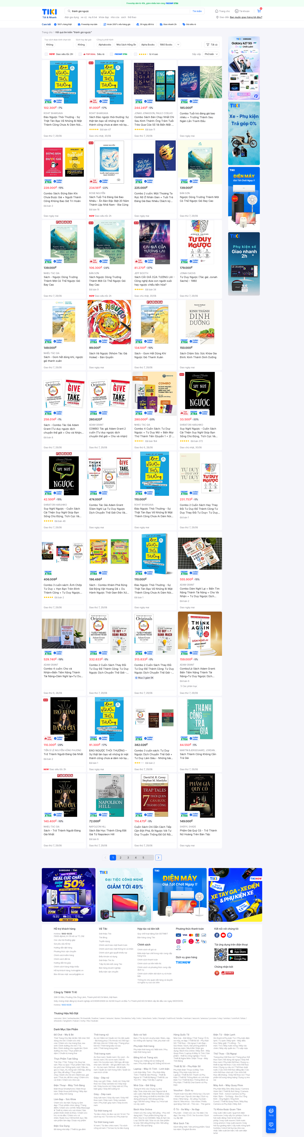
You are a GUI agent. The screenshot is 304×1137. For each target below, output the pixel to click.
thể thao (132, 17)
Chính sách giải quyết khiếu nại (113, 953)
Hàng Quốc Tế (181, 1034)
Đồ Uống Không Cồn (150, 1123)
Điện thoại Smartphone (64, 1089)
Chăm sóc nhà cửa (71, 1080)
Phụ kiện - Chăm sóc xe (184, 1113)
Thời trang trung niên (108, 1048)
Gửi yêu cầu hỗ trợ (62, 944)
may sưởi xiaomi (227, 1120)
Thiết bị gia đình (78, 1129)
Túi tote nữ (111, 1116)
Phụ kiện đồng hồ (147, 1063)
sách (123, 17)
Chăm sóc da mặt (62, 1103)
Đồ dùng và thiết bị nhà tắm (152, 1096)
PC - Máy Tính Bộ (146, 1080)
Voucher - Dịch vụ (183, 1090)
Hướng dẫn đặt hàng (63, 947)
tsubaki (94, 1021)
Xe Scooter (198, 1115)
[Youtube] (223, 935)
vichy (82, 1021)
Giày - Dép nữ (101, 1077)
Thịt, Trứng (68, 1062)
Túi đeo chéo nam (109, 1125)
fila (88, 1021)
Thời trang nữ (101, 1034)
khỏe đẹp (104, 17)
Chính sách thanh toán (147, 959)
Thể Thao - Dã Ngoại (225, 1053)
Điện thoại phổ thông (68, 1091)
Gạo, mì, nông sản (68, 1070)
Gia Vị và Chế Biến (147, 1118)
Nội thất (146, 1094)
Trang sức (138, 1061)
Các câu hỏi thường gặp (64, 940)
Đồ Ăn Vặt (143, 1120)
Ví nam (97, 1125)
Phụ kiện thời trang (144, 1046)
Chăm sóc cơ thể (67, 1108)
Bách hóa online (187, 1051)
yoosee (213, 1018)
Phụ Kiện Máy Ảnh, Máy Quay (226, 1089)
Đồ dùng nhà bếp (62, 1129)
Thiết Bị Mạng (149, 1077)
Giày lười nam (100, 1097)
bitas (243, 1018)
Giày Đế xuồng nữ (112, 1089)
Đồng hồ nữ (149, 1061)
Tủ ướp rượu (242, 1048)
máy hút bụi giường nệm (230, 1124)
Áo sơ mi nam (111, 1059)
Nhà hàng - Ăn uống (189, 1099)
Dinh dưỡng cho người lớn (70, 1048)
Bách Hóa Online (143, 1109)
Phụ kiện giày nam (107, 1103)
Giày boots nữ (104, 1086)
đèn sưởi (227, 1113)
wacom (196, 1018)
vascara (57, 1018)
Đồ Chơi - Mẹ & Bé (64, 1034)
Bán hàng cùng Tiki (146, 937)
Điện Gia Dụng (62, 1125)
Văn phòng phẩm (196, 1127)
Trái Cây (57, 1062)
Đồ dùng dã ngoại (232, 1059)
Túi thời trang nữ (103, 1110)
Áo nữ (96, 1038)
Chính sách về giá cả (146, 949)
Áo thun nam (99, 1057)
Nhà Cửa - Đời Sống (144, 1085)
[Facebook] (216, 935)
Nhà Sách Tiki (181, 1123)
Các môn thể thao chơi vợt (231, 1071)
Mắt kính (158, 1049)
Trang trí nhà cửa (141, 1089)
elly (134, 1018)
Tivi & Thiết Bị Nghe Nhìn (190, 1057)
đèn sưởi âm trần (226, 1130)
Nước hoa (64, 1118)
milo (139, 1018)
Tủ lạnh (222, 1040)
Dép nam (108, 1100)
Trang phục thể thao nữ (223, 1057)
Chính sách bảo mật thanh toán (113, 945)
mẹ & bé (93, 17)
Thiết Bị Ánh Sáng (231, 1091)
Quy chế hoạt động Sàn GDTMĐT (152, 934)
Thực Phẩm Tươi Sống (66, 1058)
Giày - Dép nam (102, 1094)
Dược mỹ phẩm (79, 1120)
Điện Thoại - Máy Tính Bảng (69, 1085)
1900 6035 (66, 1005)
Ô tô (189, 1115)
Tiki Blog (103, 937)
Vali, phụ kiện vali (161, 1040)
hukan (76, 1021)
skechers (147, 1018)
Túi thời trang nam (104, 1122)
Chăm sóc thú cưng (142, 1113)
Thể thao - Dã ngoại (186, 1043)
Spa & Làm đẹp (193, 1096)
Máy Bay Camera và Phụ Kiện (230, 1102)
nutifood (171, 1018)
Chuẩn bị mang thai (68, 1053)
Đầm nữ (104, 1038)
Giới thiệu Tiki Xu (106, 960)
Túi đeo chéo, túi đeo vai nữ (106, 1114)
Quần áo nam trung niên (110, 1070)
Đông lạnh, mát (73, 1067)
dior (64, 1018)
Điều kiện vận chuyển (108, 972)
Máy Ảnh (237, 1104)
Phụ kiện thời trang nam (151, 1050)
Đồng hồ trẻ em (163, 1063)
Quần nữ (113, 1038)
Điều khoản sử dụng (108, 956)
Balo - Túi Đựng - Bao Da (230, 1096)
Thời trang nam (102, 1053)
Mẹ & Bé (191, 1048)
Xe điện (200, 1113)
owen (102, 1018)
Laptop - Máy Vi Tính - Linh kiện (151, 1068)
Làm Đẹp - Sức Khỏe (65, 1099)
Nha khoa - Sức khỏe (190, 1101)
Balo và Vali (140, 1034)
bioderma (126, 1018)
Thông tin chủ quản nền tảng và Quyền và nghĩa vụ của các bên (155, 981)
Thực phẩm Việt (77, 1065)
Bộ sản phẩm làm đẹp (70, 1119)
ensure (110, 1018)
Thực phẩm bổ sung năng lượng (231, 1076)
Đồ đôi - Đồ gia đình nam (114, 1065)
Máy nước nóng (231, 1045)
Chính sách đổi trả (62, 959)
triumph (162, 1018)
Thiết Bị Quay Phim (229, 1101)
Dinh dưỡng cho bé (68, 1045)
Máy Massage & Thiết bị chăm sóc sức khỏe (72, 1109)
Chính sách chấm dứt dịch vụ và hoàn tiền (154, 974)
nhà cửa (115, 17)
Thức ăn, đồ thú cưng (68, 1077)
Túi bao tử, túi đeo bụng (118, 1128)
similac (227, 1018)
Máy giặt (222, 1043)
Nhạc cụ (155, 1101)
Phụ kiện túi (122, 1116)
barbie (95, 1018)
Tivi (220, 1045)
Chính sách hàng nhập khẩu (66, 966)
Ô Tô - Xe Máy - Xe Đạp (187, 1109)
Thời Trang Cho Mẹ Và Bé (65, 1038)
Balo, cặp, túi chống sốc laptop (152, 1039)
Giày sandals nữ (109, 1084)
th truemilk (86, 1018)
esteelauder (73, 1018)
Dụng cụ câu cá (226, 1067)
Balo (136, 1038)
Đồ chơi (82, 1038)
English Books (189, 1129)
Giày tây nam (113, 1097)
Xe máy (182, 1115)
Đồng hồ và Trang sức (146, 1057)
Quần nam (111, 1057)
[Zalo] (229, 935)
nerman (187, 1018)
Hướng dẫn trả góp (62, 963)
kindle (179, 1018)
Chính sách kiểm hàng (64, 955)
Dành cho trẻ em (67, 1075)
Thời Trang (198, 1038)
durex (117, 1018)
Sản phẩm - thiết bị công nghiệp (192, 1054)
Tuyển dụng (104, 941)
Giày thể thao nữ (236, 1075)
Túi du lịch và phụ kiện (149, 1038)
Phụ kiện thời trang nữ (143, 1049)
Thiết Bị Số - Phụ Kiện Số (187, 1066)
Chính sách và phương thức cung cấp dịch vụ (154, 968)
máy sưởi (217, 1113)
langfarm (67, 1021)
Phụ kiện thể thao (231, 1062)
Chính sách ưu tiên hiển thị (149, 963)
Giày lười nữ (117, 1086)
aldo (155, 1018)
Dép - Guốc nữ (113, 1081)
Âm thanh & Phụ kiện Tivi (224, 1038)
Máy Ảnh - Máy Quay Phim (228, 1085)
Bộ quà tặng (146, 1125)
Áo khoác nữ (115, 1040)
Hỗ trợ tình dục (76, 1118)
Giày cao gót (99, 1081)
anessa (204, 1018)
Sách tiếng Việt (180, 1127)
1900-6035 (66, 934)
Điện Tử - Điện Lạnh (224, 1034)
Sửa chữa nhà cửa (147, 1091)
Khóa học (197, 1094)
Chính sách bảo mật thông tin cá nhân (116, 949)
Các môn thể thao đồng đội (231, 1070)
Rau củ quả (64, 1065)
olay (220, 1018)
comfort (235, 1018)
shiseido (58, 1021)
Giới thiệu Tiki (105, 934)
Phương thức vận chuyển (65, 951)
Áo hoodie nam (106, 1062)
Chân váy (113, 1043)
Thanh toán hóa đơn (183, 1094)
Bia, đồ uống (64, 1072)
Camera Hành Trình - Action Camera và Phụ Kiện (230, 1094)
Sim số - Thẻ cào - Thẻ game (196, 1104)
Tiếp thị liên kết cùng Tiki (110, 964)
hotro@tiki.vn (77, 970)
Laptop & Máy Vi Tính (195, 1053)
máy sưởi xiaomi (234, 1123)
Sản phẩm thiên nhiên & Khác (70, 1111)
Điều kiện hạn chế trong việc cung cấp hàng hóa (154, 954)
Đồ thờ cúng (144, 1101)
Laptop (159, 1080)
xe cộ (84, 17)
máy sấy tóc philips (233, 1115)
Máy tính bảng (66, 1094)
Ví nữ (123, 1114)
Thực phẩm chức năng (69, 1105)
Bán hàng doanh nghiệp (110, 968)
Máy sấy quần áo (227, 1048)
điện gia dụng (72, 17)
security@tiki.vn (76, 974)
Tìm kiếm (197, 11)
